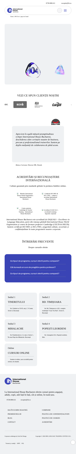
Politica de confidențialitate (55, 414)
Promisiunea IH (14, 414)
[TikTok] (16, 404)
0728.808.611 (11, 400)
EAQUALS (52, 219)
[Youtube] (12, 404)
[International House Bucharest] (15, 387)
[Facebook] (6, 3)
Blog (10, 418)
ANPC (18, 443)
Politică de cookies (51, 418)
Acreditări (47, 422)
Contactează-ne (20, 27)
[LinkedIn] (19, 404)
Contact (11, 422)
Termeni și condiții (10, 443)
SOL (23, 443)
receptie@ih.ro (26, 400)
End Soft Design (22, 436)
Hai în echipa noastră (17, 410)
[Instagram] (9, 3)
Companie (46, 410)
